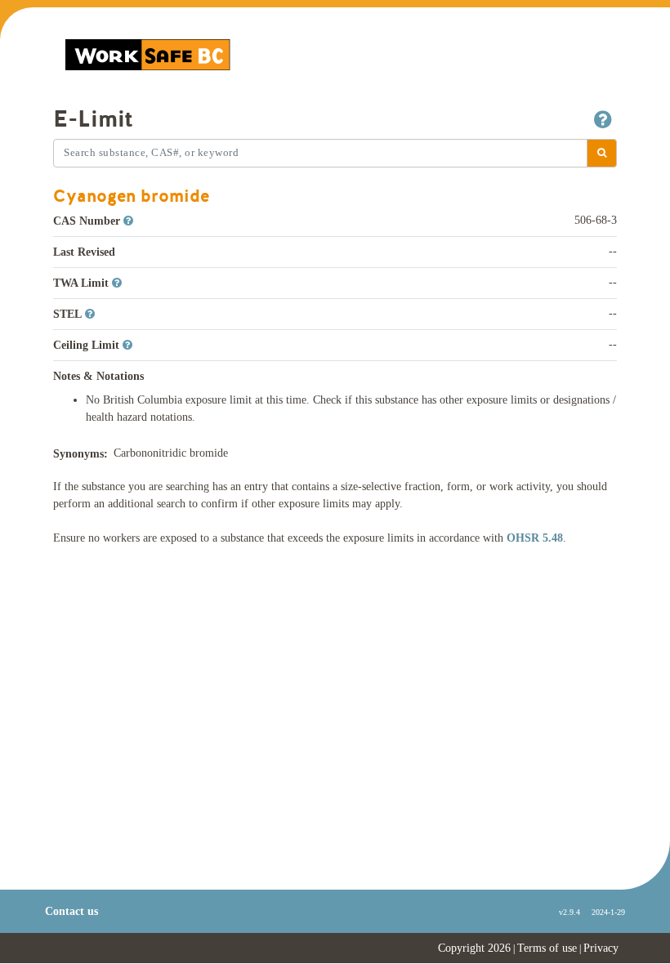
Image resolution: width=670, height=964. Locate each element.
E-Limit (92, 119)
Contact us (71, 911)
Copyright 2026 (474, 948)
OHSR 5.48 (535, 538)
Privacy (601, 948)
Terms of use (547, 948)
